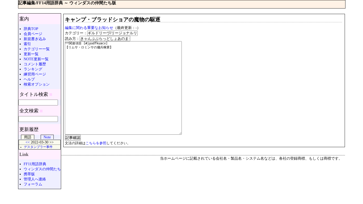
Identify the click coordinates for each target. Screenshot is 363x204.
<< (28, 142)
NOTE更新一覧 (36, 59)
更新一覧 (31, 54)
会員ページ (33, 34)
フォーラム (33, 184)
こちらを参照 (96, 143)
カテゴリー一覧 (37, 49)
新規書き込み (35, 39)
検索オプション (37, 84)
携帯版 (29, 174)
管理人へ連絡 (35, 179)
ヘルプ (29, 79)
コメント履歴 (35, 64)
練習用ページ (35, 74)
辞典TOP (31, 29)
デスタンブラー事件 (38, 147)
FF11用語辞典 (35, 164)
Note (47, 137)
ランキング (33, 69)
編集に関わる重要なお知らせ (89, 28)
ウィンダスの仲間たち (42, 169)
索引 (27, 44)
